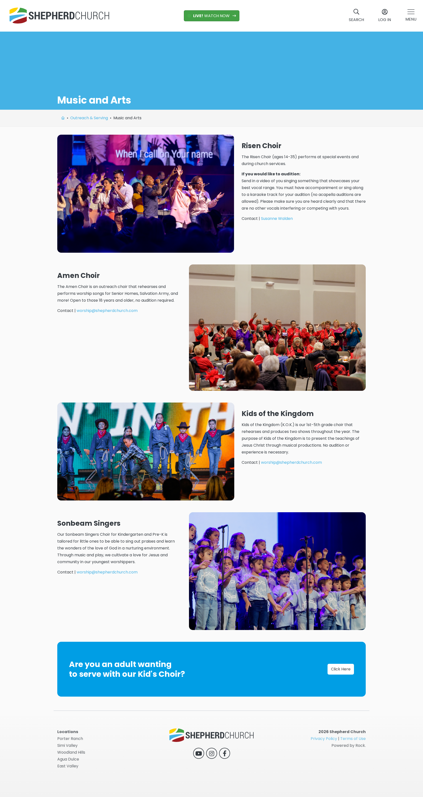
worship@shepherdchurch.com (107, 310)
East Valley (67, 766)
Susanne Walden (277, 218)
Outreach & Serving (89, 118)
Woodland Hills (71, 752)
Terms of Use (353, 738)
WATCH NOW (212, 16)
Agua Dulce (68, 759)
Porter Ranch (70, 738)
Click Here (341, 669)
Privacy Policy (324, 738)
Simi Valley (67, 745)
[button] (410, 16)
